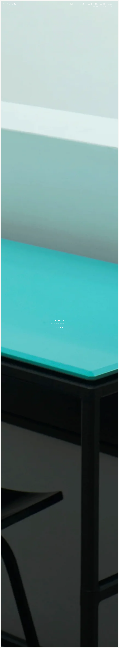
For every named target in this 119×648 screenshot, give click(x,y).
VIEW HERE (59, 327)
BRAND (89, 4)
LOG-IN (104, 6)
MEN (72, 4)
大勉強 (110, 4)
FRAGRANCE (100, 4)
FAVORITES (96, 6)
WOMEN (80, 4)
